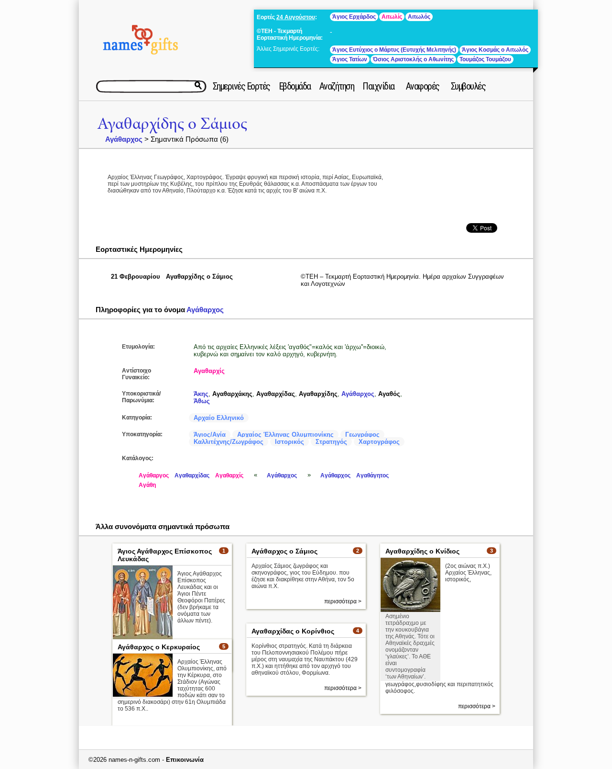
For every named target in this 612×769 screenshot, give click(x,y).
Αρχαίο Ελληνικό (219, 417)
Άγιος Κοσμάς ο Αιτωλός (495, 49)
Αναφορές (422, 86)
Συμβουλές (468, 86)
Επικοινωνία (185, 759)
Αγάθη (147, 485)
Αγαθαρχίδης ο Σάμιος (172, 123)
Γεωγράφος (362, 434)
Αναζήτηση (336, 86)
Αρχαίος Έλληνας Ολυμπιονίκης (285, 434)
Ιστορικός (289, 441)
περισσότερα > (342, 601)
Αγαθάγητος (372, 475)
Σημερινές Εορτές (241, 86)
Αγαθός (389, 393)
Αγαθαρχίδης (318, 393)
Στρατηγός (331, 441)
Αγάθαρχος (123, 139)
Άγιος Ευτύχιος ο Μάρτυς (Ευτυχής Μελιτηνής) (394, 49)
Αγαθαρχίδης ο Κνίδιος (422, 551)
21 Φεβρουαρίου (135, 276)
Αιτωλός (419, 16)
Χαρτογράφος (379, 441)
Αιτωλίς (392, 16)
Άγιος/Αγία (210, 434)
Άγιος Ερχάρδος (354, 16)
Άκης (201, 393)
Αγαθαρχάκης (232, 393)
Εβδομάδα (295, 86)
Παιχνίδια (378, 86)
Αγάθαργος (154, 475)
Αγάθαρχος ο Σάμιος (284, 551)
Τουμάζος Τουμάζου (485, 59)
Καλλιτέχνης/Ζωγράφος (228, 441)
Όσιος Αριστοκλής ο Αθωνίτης (413, 59)
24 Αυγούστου (295, 17)
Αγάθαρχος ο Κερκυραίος (159, 647)
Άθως (202, 401)
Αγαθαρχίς (209, 370)
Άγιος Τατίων (349, 59)
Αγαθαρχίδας (275, 393)
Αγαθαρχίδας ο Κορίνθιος (292, 631)
